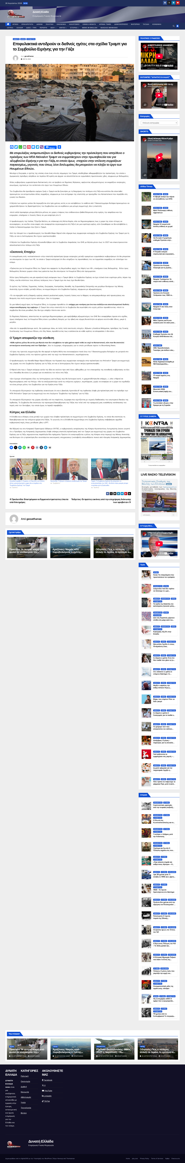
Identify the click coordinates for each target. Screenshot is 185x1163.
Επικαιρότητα (27, 24)
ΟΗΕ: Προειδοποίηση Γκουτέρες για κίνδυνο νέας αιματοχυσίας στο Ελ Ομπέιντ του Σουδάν (164, 351)
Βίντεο (24, 1113)
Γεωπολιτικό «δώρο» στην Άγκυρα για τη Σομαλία (163, 404)
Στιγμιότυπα (31, 39)
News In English (89, 28)
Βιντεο (62, 28)
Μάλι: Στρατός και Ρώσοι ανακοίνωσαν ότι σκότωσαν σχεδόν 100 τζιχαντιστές (163, 322)
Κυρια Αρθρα (157, 615)
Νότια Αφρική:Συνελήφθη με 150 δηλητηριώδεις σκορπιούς (163, 364)
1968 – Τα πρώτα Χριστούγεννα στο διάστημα (163, 891)
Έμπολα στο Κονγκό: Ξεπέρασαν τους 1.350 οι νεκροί (162, 295)
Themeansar (70, 1158)
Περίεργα (43, 28)
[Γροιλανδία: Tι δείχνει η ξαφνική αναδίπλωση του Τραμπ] (69, 469)
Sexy (52, 28)
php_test (135, 1158)
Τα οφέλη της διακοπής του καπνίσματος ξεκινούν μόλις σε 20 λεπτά (163, 606)
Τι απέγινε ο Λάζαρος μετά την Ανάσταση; (163, 835)
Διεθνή (40, 24)
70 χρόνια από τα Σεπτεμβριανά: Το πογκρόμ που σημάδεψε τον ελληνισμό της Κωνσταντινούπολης (164, 1017)
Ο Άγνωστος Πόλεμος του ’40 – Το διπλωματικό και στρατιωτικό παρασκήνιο (164, 946)
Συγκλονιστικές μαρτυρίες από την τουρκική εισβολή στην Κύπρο (163, 807)
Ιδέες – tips (31, 28)
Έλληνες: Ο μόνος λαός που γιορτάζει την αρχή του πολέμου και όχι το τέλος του (163, 973)
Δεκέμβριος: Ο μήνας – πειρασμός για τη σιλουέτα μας (163, 742)
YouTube (48, 1091)
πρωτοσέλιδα (153, 465)
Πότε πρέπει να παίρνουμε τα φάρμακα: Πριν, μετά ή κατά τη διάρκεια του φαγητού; (164, 784)
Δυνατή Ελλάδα (41, 11)
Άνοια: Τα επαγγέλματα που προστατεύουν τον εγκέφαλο (164, 576)
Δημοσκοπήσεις (121, 24)
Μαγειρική (135, 24)
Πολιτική (49, 24)
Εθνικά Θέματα (89, 24)
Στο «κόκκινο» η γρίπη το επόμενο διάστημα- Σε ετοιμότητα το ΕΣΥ (162, 674)
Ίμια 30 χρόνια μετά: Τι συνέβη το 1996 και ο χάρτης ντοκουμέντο (164, 877)
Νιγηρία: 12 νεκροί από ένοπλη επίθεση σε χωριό (163, 225)
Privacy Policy (144, 1158)
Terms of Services (157, 1158)
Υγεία (23, 1102)
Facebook (47, 1080)
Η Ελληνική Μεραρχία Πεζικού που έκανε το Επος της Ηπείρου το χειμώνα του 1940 (164, 960)
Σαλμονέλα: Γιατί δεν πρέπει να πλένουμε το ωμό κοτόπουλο (163, 591)
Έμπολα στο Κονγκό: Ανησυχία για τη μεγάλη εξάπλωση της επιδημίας (162, 267)
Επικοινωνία (176, 1158)
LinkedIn (48, 1096)
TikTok (47, 1101)
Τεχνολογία (26, 1108)
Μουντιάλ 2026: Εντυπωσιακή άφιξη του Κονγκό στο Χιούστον (162, 391)
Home (128, 1158)
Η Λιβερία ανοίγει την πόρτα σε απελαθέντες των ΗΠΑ (163, 198)
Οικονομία (61, 24)
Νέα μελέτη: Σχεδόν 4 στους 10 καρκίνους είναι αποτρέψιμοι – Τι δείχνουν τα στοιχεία (164, 647)
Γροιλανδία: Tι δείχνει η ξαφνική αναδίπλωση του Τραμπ (68, 481)
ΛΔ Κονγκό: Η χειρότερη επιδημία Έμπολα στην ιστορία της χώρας (162, 240)
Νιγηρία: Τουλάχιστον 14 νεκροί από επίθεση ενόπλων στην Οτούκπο (164, 281)
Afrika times (105, 24)
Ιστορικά (74, 28)
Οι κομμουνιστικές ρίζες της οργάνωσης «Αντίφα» (163, 987)
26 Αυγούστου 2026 (19, 1056)
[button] (174, 26)
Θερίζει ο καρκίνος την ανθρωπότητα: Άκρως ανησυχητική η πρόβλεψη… (163, 687)
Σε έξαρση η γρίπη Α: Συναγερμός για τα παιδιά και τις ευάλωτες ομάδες (164, 715)
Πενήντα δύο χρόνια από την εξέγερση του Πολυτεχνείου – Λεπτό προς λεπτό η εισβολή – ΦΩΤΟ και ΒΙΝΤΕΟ (164, 905)
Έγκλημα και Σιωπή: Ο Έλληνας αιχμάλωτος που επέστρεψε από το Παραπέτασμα (163, 851)
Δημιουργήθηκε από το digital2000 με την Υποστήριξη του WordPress (28, 1158)
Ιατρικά (10, 28)
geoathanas (29, 56)
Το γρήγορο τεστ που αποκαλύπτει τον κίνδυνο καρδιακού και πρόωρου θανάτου (162, 730)
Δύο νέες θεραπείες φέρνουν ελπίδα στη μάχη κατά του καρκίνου (164, 620)
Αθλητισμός (74, 24)
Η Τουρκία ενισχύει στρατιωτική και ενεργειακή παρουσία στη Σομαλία (163, 254)
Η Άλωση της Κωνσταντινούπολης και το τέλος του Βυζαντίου (163, 822)
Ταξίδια (146, 24)
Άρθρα (167, 1158)
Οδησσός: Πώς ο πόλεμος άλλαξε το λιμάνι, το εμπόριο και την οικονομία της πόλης (113, 552)
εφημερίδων (162, 465)
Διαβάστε (16, 39)
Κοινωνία (25, 1092)
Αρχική (15, 24)
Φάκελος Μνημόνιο (109, 28)
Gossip (19, 28)
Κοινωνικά (156, 24)
